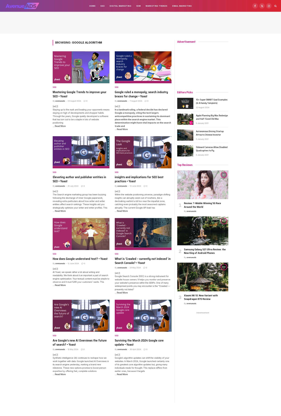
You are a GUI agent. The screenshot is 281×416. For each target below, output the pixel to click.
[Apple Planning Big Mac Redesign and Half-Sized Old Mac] (185, 119)
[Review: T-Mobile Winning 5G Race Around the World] (202, 184)
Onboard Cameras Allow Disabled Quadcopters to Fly (212, 149)
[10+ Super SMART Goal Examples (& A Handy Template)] (185, 103)
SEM (138, 6)
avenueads (60, 101)
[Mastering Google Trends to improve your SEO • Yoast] (81, 67)
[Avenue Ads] (22, 6)
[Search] (275, 6)
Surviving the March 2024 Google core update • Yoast (139, 342)
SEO (102, 6)
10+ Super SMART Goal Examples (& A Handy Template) (211, 101)
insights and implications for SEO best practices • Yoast (139, 179)
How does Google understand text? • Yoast (80, 259)
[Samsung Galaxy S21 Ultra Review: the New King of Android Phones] (202, 230)
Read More (60, 126)
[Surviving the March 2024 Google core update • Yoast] (143, 316)
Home (92, 6)
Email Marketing (182, 6)
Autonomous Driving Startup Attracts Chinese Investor (210, 133)
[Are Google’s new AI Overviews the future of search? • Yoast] (81, 316)
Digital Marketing (120, 6)
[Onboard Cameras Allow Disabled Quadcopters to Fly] (185, 150)
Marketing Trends (156, 6)
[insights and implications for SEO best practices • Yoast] (143, 152)
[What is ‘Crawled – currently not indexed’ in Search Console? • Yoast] (143, 234)
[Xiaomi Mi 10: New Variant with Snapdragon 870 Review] (202, 277)
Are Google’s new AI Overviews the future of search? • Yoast (80, 342)
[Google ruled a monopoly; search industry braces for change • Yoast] (143, 67)
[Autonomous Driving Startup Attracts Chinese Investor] (185, 135)
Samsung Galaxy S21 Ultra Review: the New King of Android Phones (205, 251)
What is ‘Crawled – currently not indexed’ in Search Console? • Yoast (143, 261)
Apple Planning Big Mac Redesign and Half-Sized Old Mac (212, 117)
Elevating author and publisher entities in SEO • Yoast (79, 179)
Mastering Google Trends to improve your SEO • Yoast (79, 94)
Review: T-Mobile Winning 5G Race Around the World (202, 205)
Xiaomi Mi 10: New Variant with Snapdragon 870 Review (201, 297)
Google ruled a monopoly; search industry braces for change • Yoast (141, 94)
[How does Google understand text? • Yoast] (81, 234)
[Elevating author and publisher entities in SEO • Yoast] (81, 152)
